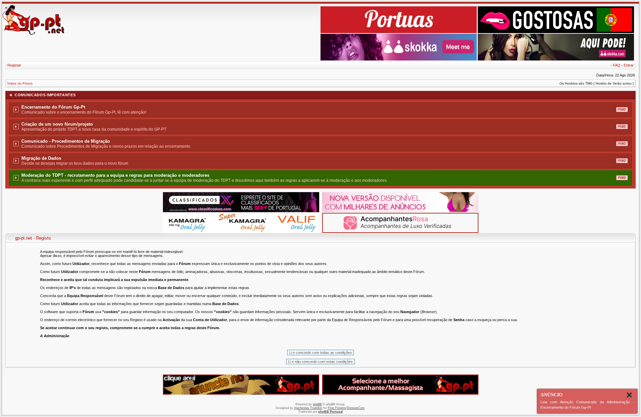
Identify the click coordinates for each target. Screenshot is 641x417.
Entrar (629, 65)
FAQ (616, 65)
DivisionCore (356, 408)
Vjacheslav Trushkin (308, 408)
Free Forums (337, 408)
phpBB (317, 404)
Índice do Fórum (19, 83)
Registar (14, 65)
